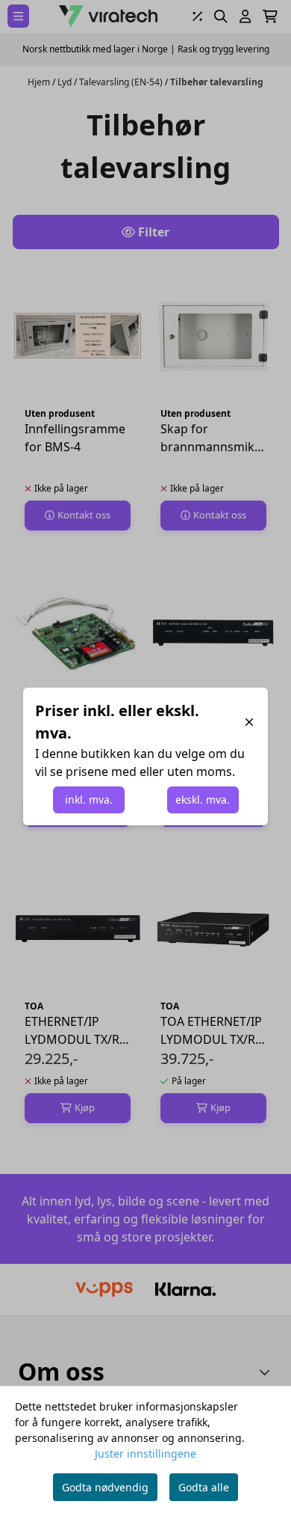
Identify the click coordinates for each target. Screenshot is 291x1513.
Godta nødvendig (105, 1487)
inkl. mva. (89, 799)
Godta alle (203, 1487)
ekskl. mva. (202, 799)
